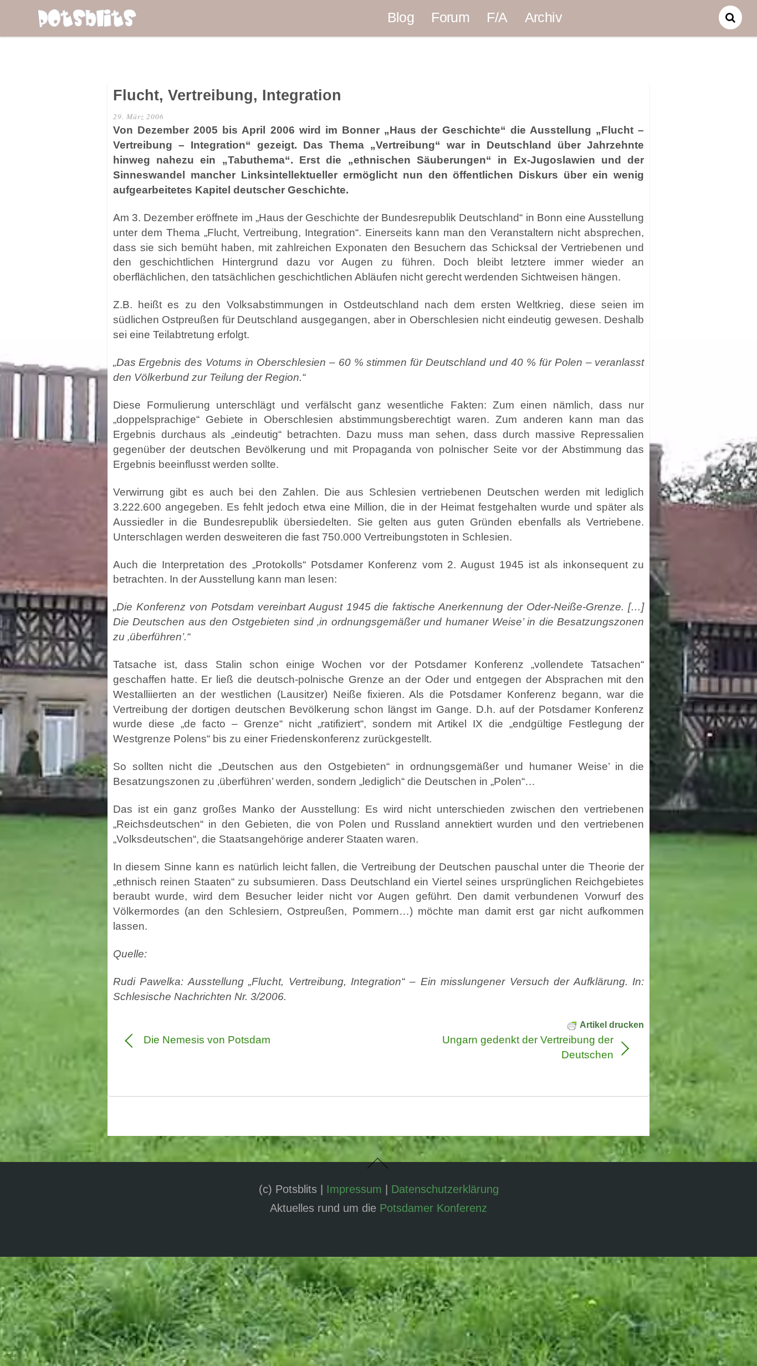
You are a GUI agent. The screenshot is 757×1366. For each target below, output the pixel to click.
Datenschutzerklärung (445, 1189)
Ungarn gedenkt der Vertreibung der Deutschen (503, 1047)
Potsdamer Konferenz (433, 1208)
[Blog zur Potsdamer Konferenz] (87, 20)
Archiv (543, 17)
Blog (401, 17)
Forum (450, 17)
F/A (497, 17)
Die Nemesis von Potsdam (207, 1040)
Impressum (354, 1189)
